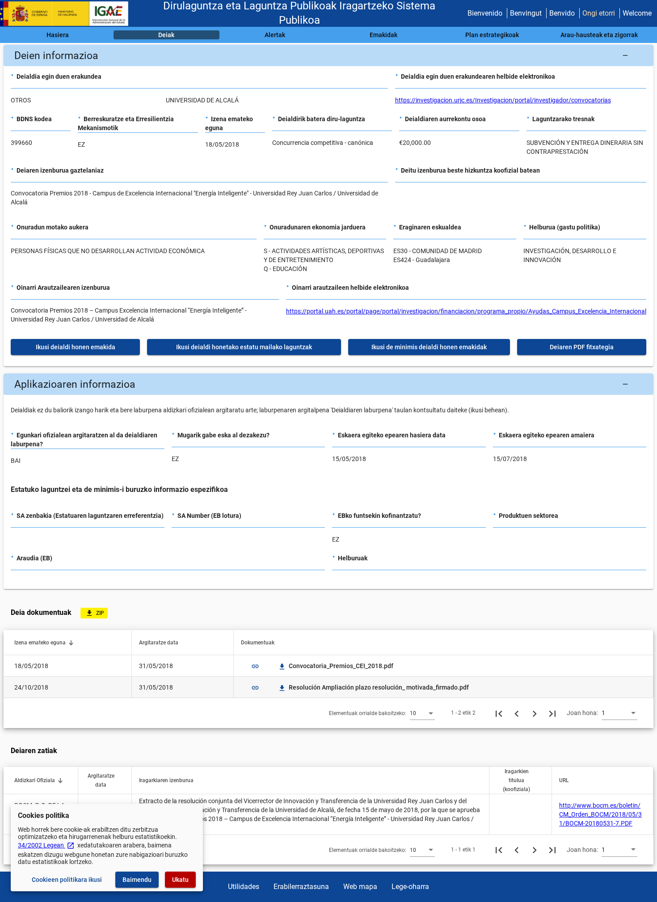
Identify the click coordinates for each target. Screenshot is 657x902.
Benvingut (526, 13)
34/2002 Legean (46, 845)
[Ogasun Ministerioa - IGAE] (68, 13)
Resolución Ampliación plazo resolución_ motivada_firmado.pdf (374, 687)
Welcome (637, 13)
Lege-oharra (410, 886)
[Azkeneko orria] (552, 713)
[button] (328, 55)
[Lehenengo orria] (499, 713)
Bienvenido (484, 13)
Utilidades (243, 886)
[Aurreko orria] (517, 713)
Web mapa (360, 886)
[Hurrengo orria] (534, 713)
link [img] (255, 666)
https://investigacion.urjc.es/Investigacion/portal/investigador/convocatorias (503, 100)
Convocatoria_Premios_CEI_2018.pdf (336, 665)
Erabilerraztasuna (301, 886)
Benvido (562, 13)
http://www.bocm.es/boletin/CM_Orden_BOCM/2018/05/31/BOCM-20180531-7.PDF (600, 814)
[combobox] (422, 712)
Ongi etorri (598, 13)
